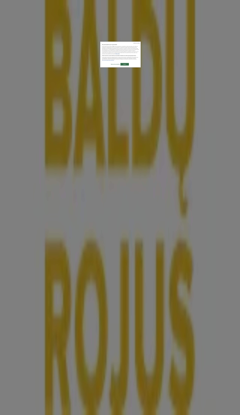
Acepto (124, 64)
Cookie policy (117, 53)
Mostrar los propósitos (115, 64)
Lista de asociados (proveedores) (108, 60)
